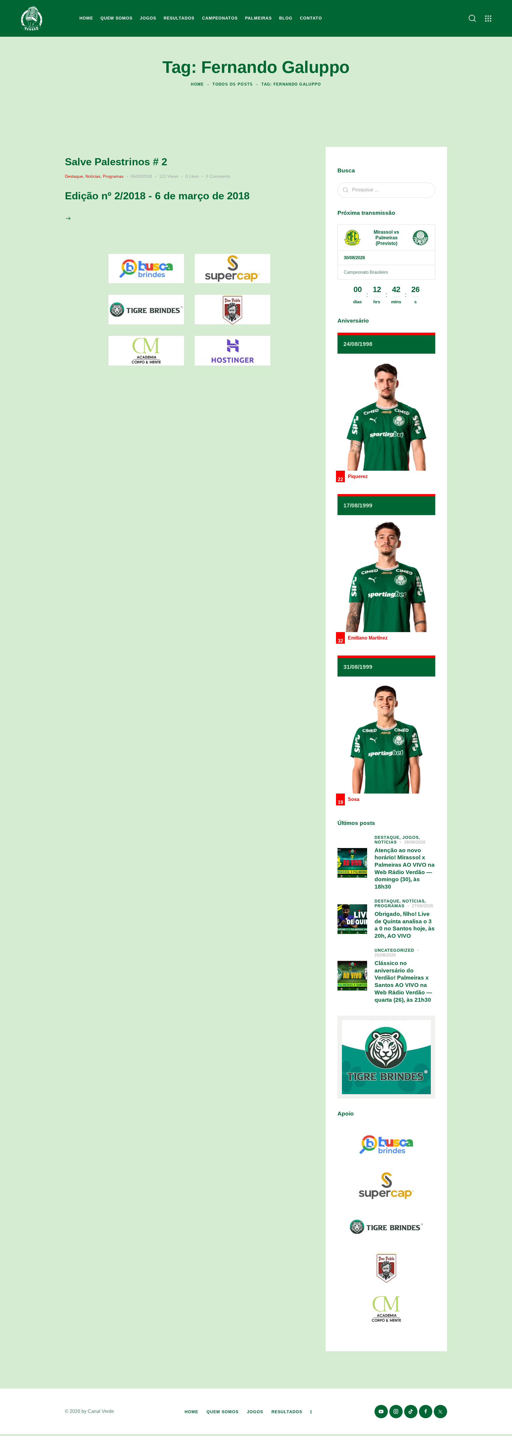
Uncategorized (394, 950)
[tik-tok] (410, 1411)
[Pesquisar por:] (386, 190)
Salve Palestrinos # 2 (116, 161)
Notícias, (414, 901)
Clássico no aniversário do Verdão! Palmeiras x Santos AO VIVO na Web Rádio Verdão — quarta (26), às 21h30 (403, 981)
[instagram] (396, 1411)
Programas (113, 176)
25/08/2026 (385, 955)
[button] (195, 176)
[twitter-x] (440, 1411)
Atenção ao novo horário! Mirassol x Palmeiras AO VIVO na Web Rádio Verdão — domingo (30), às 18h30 (405, 868)
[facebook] (425, 1411)
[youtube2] (381, 1411)
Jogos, (411, 837)
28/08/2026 (414, 842)
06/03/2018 (141, 176)
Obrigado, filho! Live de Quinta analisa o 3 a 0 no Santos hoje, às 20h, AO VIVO (405, 925)
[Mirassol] (352, 237)
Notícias (92, 176)
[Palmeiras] (420, 237)
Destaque (74, 176)
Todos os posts (232, 84)
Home (197, 84)
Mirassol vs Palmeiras (386, 235)
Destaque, (388, 837)
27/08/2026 (422, 905)
